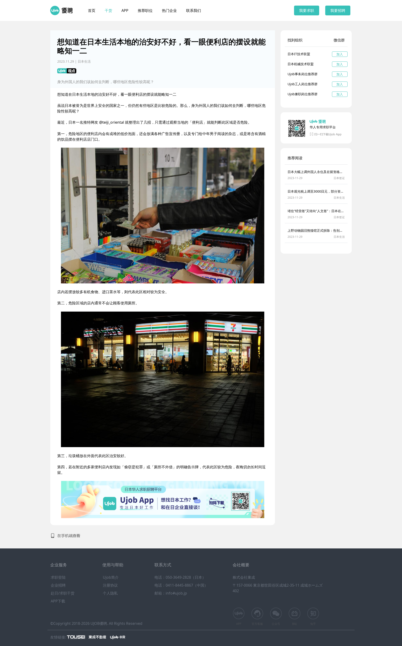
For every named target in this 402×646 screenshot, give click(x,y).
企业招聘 (58, 585)
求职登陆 (58, 577)
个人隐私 (110, 593)
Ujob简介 (111, 577)
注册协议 (110, 585)
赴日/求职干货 (62, 593)
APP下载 (58, 601)
